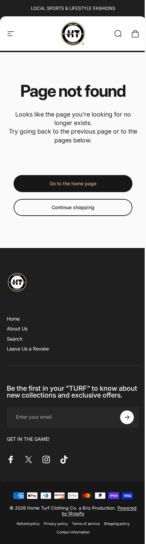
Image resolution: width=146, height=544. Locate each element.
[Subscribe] (127, 417)
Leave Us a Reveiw (28, 349)
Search (14, 339)
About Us (17, 328)
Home (13, 319)
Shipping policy (117, 524)
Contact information (73, 532)
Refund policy (28, 524)
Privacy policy (56, 524)
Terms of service (86, 524)
